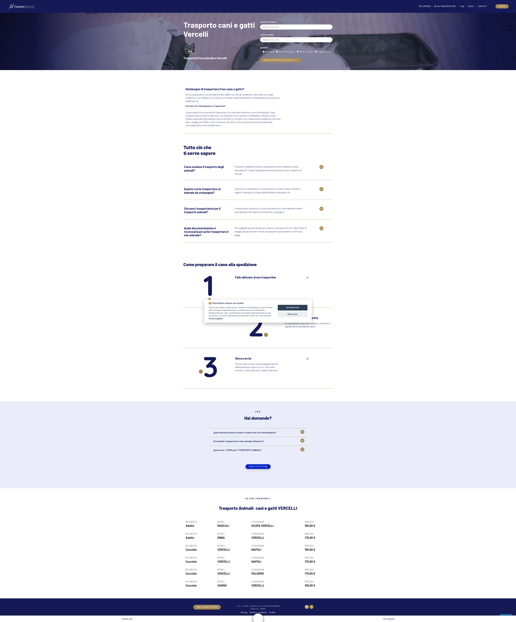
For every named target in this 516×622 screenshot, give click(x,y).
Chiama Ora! (127, 619)
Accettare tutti (292, 308)
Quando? (264, 48)
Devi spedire (425, 6)
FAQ (462, 6)
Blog (470, 6)
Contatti (482, 6)
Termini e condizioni (258, 612)
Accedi (502, 6)
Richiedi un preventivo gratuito (279, 60)
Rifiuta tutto (293, 314)
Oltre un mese (306, 51)
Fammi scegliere (216, 318)
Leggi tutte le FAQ (258, 466)
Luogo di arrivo (267, 35)
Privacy (244, 612)
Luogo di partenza (268, 22)
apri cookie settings (207, 607)
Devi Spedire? (389, 619)
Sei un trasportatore (445, 6)
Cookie (272, 612)
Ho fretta (270, 51)
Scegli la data (324, 51)
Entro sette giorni (287, 51)
